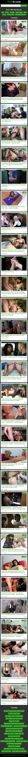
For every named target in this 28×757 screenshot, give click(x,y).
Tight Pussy (19, 12)
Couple (12, 12)
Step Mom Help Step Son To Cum (14, 748)
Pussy (4, 14)
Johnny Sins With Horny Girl (14, 728)
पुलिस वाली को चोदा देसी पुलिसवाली (14, 731)
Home (4, 755)
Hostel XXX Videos (21, 741)
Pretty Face (10, 14)
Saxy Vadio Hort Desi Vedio (14, 718)
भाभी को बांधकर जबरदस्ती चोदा (8, 741)
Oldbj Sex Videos (14, 721)
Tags (8, 755)
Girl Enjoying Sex (20, 14)
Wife (25, 12)
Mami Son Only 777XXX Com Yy (14, 733)
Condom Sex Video (14, 713)
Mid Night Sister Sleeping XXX (14, 738)
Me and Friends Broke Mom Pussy (14, 711)
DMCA (13, 755)
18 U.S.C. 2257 (21, 755)
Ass (3, 12)
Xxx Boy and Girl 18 (14, 736)
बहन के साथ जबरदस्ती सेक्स (20, 726)
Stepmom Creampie (14, 746)
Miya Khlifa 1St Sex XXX (19, 751)
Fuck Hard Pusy (6, 751)
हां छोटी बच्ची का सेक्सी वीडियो (14, 743)
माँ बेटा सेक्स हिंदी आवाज (6, 726)
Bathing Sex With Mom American (14, 723)
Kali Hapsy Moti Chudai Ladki (14, 716)
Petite (7, 12)
